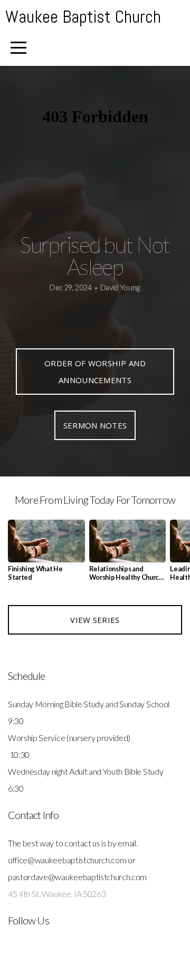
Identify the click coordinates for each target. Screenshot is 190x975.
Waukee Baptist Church (83, 17)
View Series (94, 620)
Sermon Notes (95, 425)
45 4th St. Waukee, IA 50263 (57, 894)
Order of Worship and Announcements (95, 371)
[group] (46, 555)
